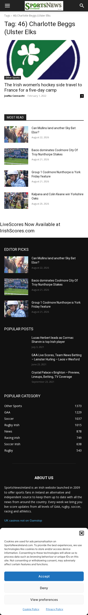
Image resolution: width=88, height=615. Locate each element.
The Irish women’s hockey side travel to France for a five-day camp (43, 87)
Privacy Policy (54, 609)
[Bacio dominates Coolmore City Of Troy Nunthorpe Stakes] (16, 156)
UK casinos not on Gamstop (23, 520)
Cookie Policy (31, 609)
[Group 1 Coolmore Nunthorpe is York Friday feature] (16, 178)
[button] (81, 533)
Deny (44, 588)
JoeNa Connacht (14, 95)
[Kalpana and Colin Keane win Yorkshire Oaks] (16, 200)
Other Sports (13, 77)
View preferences (44, 600)
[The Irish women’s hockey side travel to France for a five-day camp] (44, 59)
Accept (44, 576)
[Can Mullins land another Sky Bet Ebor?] (16, 134)
